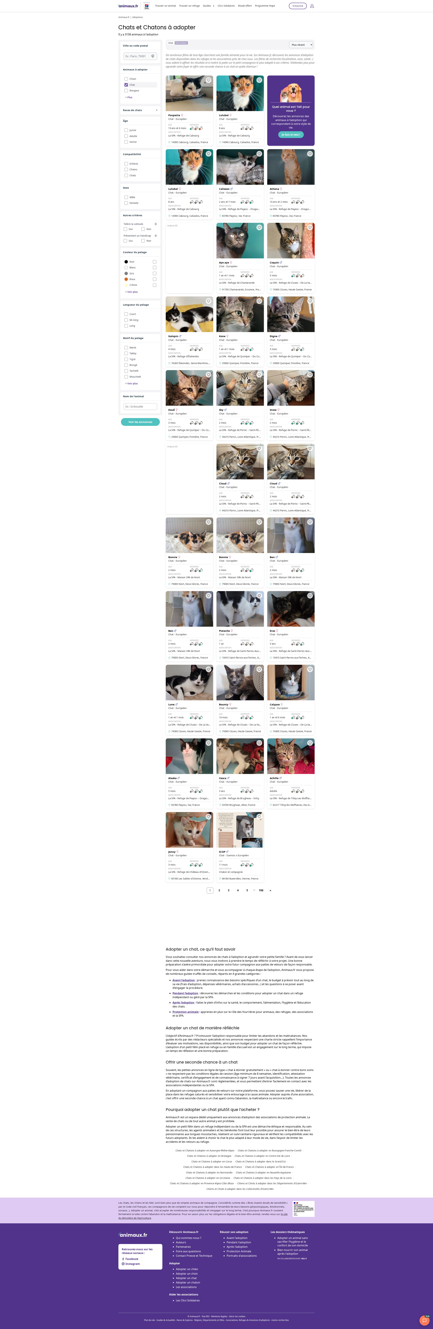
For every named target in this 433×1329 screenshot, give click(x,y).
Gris (132, 273)
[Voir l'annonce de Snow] (291, 405)
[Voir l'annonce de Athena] (291, 184)
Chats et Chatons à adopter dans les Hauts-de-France (212, 1166)
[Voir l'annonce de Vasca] (240, 773)
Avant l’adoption (184, 980)
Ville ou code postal (135, 45)
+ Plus (128, 97)
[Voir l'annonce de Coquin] (291, 258)
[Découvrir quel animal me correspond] (291, 111)
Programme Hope (265, 5)
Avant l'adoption (237, 1238)
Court (133, 314)
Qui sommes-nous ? (188, 1238)
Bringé (133, 365)
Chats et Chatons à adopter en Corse (211, 1161)
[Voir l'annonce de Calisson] (240, 184)
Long (132, 325)
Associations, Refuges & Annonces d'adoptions (248, 1320)
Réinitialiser (181, 42)
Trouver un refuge (189, 5)
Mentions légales (219, 1316)
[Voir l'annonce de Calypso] (291, 700)
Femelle (134, 203)
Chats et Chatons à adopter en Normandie (209, 1172)
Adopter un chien (187, 1269)
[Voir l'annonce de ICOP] (240, 847)
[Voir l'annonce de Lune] (189, 700)
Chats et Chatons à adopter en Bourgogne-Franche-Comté (269, 1150)
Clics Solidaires (226, 5)
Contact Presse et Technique (194, 1256)
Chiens (133, 169)
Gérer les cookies (237, 1316)
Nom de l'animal (133, 396)
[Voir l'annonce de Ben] (291, 552)
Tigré (132, 359)
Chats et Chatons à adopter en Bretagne (209, 1155)
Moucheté (135, 376)
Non (148, 229)
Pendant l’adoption (185, 993)
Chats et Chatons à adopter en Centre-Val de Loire (262, 1155)
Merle (133, 347)
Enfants (134, 163)
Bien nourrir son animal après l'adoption (292, 1254)
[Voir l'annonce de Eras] (291, 626)
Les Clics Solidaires (188, 1300)
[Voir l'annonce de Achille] (291, 773)
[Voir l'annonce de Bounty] (240, 700)
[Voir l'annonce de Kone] (240, 331)
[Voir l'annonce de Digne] (291, 331)
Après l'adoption (237, 1247)
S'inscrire (298, 5)
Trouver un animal (165, 5)
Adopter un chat (186, 1278)
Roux (132, 279)
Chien (133, 78)
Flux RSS (206, 1316)
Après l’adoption (183, 1002)
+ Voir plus (131, 291)
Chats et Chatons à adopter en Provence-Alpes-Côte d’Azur (202, 1183)
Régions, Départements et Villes (209, 1320)
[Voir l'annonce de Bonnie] (189, 552)
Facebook (132, 1259)
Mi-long (134, 320)
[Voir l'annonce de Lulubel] (240, 111)
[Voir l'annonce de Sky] (240, 405)
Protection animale (186, 1012)
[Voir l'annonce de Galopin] (189, 331)
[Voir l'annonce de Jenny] (189, 847)
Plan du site (149, 1320)
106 (261, 890)
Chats (133, 175)
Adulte (133, 136)
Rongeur (134, 90)
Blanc (133, 267)
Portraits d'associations (242, 1256)
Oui (131, 229)
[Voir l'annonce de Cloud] (240, 479)
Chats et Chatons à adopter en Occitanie (208, 1177)
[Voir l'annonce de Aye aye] (240, 258)
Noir (132, 261)
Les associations (186, 1287)
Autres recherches (280, 1320)
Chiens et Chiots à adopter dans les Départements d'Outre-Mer (272, 1183)
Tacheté (134, 370)
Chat (132, 84)
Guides (207, 5)
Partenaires (183, 1247)
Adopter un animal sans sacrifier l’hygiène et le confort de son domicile (292, 1241)
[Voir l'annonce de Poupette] (189, 111)
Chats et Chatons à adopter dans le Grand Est (260, 1161)
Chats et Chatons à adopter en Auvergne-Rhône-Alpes (205, 1150)
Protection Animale (239, 1251)
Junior (133, 130)
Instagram (133, 1264)
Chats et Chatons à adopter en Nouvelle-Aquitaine (263, 1172)
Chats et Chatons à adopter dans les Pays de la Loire (263, 1177)
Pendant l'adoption (239, 1242)
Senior (133, 141)
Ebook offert (245, 5)
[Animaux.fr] (128, 6)
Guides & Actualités (166, 1320)
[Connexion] (312, 6)
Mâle (132, 197)
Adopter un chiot (187, 1273)
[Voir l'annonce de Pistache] (240, 626)
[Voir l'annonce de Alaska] (189, 773)
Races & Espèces (185, 1320)
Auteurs (181, 1242)
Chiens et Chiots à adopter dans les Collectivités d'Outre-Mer (240, 1188)
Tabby (133, 353)
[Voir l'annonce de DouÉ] (189, 405)
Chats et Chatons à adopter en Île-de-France (269, 1166)
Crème (133, 284)
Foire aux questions (188, 1251)
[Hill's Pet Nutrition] (145, 6)
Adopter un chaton (188, 1282)
